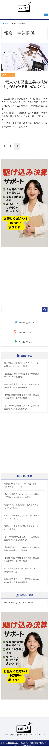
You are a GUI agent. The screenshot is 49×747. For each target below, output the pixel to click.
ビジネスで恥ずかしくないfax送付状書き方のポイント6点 (21, 517)
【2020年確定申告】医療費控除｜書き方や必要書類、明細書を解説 (21, 396)
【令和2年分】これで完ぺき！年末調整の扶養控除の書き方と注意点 (21, 548)
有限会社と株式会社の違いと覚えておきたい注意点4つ (21, 527)
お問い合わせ (22, 735)
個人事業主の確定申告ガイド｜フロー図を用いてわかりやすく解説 (21, 364)
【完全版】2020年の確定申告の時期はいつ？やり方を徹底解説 (21, 375)
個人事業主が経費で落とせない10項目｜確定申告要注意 (21, 570)
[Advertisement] (24, 276)
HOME (7, 23)
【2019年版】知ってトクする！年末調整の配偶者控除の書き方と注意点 (21, 495)
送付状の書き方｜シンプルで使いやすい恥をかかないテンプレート (21, 485)
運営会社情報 (10, 735)
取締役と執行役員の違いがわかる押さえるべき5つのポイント (21, 506)
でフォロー (27, 323)
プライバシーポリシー (37, 735)
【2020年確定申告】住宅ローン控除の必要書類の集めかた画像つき (21, 407)
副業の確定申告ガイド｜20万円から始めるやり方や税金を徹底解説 (21, 386)
